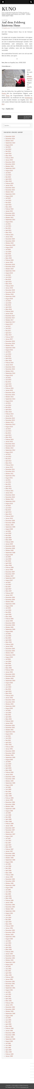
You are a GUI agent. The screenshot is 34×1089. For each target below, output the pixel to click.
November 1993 (10, 932)
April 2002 (8, 717)
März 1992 (9, 975)
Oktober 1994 (9, 909)
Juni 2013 (8, 431)
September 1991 (10, 988)
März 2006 (9, 616)
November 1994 (10, 907)
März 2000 (9, 770)
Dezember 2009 (10, 520)
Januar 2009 (9, 544)
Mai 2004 (8, 663)
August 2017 (9, 324)
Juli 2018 (8, 300)
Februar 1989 (9, 1054)
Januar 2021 (9, 236)
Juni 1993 (8, 943)
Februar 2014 (9, 414)
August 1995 (9, 887)
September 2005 (10, 629)
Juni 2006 (8, 610)
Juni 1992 (8, 968)
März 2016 (9, 360)
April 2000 (8, 768)
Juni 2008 (8, 559)
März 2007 (9, 591)
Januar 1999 (9, 800)
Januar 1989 (9, 1056)
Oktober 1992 (9, 960)
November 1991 (10, 983)
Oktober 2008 (9, 550)
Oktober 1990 (9, 1011)
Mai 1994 (8, 919)
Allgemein (5, 20)
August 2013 (9, 426)
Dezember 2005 (10, 623)
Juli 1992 (8, 966)
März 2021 (9, 232)
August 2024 (9, 145)
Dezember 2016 (10, 341)
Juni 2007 (8, 584)
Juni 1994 (8, 917)
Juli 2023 (8, 172)
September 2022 (10, 194)
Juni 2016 (8, 354)
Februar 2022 (9, 209)
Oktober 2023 (9, 166)
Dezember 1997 (10, 828)
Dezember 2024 (10, 136)
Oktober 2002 (9, 704)
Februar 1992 (9, 977)
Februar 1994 (9, 926)
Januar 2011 (9, 492)
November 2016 (10, 343)
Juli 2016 (8, 352)
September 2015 (10, 373)
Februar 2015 (9, 388)
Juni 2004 (8, 661)
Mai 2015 (8, 382)
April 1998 (8, 819)
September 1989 (10, 1039)
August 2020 (9, 247)
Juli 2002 (8, 710)
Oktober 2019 (9, 268)
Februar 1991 (9, 1003)
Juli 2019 (8, 275)
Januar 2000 (9, 774)
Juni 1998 (8, 815)
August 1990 (9, 1015)
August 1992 (9, 964)
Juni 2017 (8, 328)
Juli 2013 (8, 429)
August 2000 (9, 759)
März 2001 (9, 744)
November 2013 (10, 420)
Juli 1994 (8, 915)
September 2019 (10, 271)
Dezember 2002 (10, 699)
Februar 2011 (9, 490)
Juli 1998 (8, 813)
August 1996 (9, 862)
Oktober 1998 (9, 806)
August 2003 (9, 682)
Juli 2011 (8, 480)
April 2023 (8, 179)
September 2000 (10, 757)
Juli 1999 (8, 787)
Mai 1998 (8, 817)
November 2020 (10, 241)
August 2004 (9, 657)
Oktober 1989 (9, 1037)
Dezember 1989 (10, 1032)
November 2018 (10, 292)
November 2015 (10, 369)
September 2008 (10, 552)
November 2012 (10, 446)
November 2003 (10, 676)
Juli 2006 (8, 608)
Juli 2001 (8, 736)
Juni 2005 (8, 635)
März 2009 (9, 539)
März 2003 (9, 693)
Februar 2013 (9, 439)
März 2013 (9, 437)
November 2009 (10, 522)
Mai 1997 (8, 842)
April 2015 (8, 384)
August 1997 (9, 836)
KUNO (9, 9)
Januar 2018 (9, 313)
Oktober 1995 (9, 883)
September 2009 (10, 527)
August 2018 (9, 298)
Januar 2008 (9, 569)
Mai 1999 (8, 791)
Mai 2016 (8, 356)
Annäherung (28, 97)
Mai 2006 (8, 612)
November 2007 (10, 574)
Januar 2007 (9, 595)
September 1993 (10, 936)
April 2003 (8, 691)
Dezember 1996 (10, 853)
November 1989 (10, 1035)
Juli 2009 (8, 531)
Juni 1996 (8, 866)
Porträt (4, 93)
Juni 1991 (8, 994)
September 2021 (10, 219)
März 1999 (9, 796)
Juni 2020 (8, 251)
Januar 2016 (9, 364)
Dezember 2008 (10, 546)
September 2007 (10, 578)
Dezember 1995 (10, 879)
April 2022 (8, 204)
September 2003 (10, 680)
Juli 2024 (8, 147)
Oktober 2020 (9, 243)
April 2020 (8, 256)
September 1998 (10, 808)
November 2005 (10, 625)
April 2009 (8, 537)
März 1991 (9, 1000)
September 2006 (10, 603)
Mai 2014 (8, 407)
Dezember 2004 (10, 648)
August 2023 (9, 170)
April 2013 (8, 435)
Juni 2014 (8, 405)
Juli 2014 (8, 403)
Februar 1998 (9, 823)
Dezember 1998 (10, 802)
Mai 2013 (8, 433)
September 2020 (10, 245)
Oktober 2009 (9, 525)
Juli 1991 (8, 992)
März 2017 (9, 335)
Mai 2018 (8, 305)
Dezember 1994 (10, 904)
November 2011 (10, 471)
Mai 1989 (8, 1047)
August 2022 (9, 196)
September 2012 (10, 450)
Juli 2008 (8, 557)
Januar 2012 (9, 467)
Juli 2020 (8, 249)
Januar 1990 (9, 1030)
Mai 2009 (8, 535)
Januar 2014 (9, 416)
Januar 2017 (9, 339)
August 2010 (9, 503)
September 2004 (10, 655)
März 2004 (9, 668)
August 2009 (9, 529)
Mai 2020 (8, 253)
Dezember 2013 (10, 418)
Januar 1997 (9, 851)
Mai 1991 (8, 996)
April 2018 (8, 307)
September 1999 (10, 783)
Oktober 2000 (9, 755)
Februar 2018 (9, 311)
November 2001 (10, 727)
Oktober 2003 (9, 678)
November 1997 (10, 830)
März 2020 (9, 258)
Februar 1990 (9, 1028)
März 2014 (9, 411)
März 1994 (9, 924)
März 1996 (9, 872)
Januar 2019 (9, 288)
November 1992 (10, 958)
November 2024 (10, 138)
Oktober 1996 (9, 857)
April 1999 (8, 793)
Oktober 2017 (9, 320)
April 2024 (8, 153)
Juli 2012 (8, 454)
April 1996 (8, 870)
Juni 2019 (8, 277)
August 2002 (9, 708)
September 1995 (10, 885)
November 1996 (10, 855)
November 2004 (10, 650)
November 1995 (10, 881)
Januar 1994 (9, 928)
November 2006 (10, 599)
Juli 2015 (8, 377)
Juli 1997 (8, 838)
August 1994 (9, 913)
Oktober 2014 (9, 396)
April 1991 (8, 998)
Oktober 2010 (9, 499)
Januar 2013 (9, 441)
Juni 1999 (8, 789)
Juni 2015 (8, 379)
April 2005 (8, 640)
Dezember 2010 (10, 495)
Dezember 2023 (10, 162)
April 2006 (8, 614)
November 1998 (10, 804)
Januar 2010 (9, 518)
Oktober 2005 (9, 627)
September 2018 (10, 296)
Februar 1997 (9, 849)
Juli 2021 (8, 224)
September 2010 (10, 501)
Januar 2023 (9, 185)
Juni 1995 (8, 892)
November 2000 (10, 753)
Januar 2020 (9, 262)
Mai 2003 (8, 689)
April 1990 (8, 1024)
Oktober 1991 (9, 985)
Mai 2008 (8, 561)
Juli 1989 (8, 1043)
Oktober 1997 (9, 832)
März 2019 (9, 283)
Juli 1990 (8, 1017)
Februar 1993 (9, 951)
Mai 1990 (8, 1022)
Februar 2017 (9, 337)
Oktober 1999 (9, 781)
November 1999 (10, 778)
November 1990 (10, 1009)
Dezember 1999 (10, 776)
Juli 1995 (8, 889)
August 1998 (9, 811)
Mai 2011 (8, 484)
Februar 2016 (9, 362)
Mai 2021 (8, 228)
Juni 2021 (8, 226)
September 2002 (10, 706)
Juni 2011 (8, 482)
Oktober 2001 (9, 729)
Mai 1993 (8, 945)
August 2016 (9, 350)
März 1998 (9, 821)
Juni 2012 (8, 456)
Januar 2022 (9, 211)
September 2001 (10, 731)
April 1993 (8, 947)
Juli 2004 (8, 659)
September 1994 (10, 911)
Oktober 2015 (9, 371)
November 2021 (10, 215)
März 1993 (9, 949)
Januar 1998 (9, 825)
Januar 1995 (9, 902)
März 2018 (9, 309)
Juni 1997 (8, 840)
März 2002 (9, 719)
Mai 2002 (8, 714)
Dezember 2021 (10, 213)
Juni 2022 (8, 200)
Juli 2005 (8, 633)
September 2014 (10, 399)
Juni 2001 (8, 738)
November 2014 (10, 394)
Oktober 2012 (9, 448)
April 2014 (8, 409)
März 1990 (9, 1026)
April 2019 (8, 281)
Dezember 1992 (10, 956)
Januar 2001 (9, 749)
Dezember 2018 (10, 290)
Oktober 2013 (9, 422)
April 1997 (8, 845)
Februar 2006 (9, 618)
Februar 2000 (9, 772)
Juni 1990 (8, 1020)
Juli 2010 (8, 505)
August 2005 (9, 631)
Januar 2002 (9, 723)
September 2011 (10, 475)
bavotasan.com (24, 1087)
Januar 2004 (9, 672)
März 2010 (9, 514)
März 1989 (9, 1052)
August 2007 (9, 580)
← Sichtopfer (6, 116)
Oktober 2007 (9, 576)
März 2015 (9, 386)
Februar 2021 (9, 234)
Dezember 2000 (10, 751)
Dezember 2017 (10, 315)
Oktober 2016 (9, 345)
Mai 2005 (8, 638)
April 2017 (8, 332)
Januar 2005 (9, 646)
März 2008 (9, 565)
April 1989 (8, 1050)
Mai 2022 (8, 202)
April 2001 (8, 742)
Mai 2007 (8, 586)
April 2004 (8, 665)
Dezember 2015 (10, 367)
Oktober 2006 (9, 601)
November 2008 (10, 548)
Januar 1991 (9, 1005)
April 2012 (8, 460)
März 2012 (9, 463)
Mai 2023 (8, 177)
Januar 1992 (9, 979)
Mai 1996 (8, 868)
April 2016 (8, 358)
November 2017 (10, 317)
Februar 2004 (9, 670)
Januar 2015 (9, 390)
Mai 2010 (8, 510)
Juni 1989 (8, 1045)
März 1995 (9, 898)
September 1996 (10, 860)
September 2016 (10, 347)
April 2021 (8, 230)
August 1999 (9, 785)
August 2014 (9, 401)
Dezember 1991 (10, 981)
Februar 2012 (9, 465)
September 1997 (10, 834)
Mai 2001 (8, 740)
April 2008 (8, 563)
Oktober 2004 (9, 653)
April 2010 (8, 512)
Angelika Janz (6, 28)
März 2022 (9, 207)
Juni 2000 (8, 764)
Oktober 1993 (9, 934)
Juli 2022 (8, 198)
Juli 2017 (8, 326)
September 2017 (10, 322)
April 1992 (8, 973)
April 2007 (8, 589)
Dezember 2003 (10, 674)
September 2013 (10, 424)
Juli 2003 (8, 685)
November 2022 (10, 190)
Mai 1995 (8, 894)
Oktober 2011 (9, 473)
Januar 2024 (9, 160)
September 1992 (10, 962)
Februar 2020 (9, 260)
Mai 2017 (8, 330)
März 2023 (9, 181)
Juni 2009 (8, 533)
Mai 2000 (8, 766)
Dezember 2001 (10, 725)
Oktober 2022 (9, 192)
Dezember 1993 (10, 930)
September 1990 (10, 1013)
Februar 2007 (9, 593)
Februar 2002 (9, 721)
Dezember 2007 (10, 572)
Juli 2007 (8, 582)
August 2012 (9, 452)
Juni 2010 (8, 507)
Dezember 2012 (10, 443)
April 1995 (8, 896)
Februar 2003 (9, 695)
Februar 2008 (9, 567)
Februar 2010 (9, 516)
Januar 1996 (9, 877)
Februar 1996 (9, 874)
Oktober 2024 (9, 140)
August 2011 (9, 478)
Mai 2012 (8, 458)
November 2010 (10, 497)
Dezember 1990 (10, 1007)
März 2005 (9, 642)
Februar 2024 (9, 157)
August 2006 (9, 606)
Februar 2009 (9, 542)
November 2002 (10, 702)
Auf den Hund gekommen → (27, 117)
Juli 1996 (8, 864)
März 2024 (9, 155)
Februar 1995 (9, 900)
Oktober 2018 (9, 294)
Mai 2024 (8, 151)
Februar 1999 (9, 798)
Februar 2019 (9, 286)
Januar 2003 (9, 697)
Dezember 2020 (10, 239)
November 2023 (10, 164)
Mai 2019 (8, 279)
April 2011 (8, 486)
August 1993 (9, 939)
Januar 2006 (9, 621)
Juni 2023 (8, 175)
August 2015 (9, 375)
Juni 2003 (8, 687)
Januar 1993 (9, 953)
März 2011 (9, 488)
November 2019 (10, 266)
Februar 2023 (9, 183)
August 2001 (9, 734)
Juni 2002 (8, 712)
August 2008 (9, 554)
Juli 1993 (8, 941)
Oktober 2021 (9, 217)
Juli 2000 (8, 761)
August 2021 (9, 221)
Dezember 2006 (10, 597)
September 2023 (10, 168)
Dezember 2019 (10, 264)
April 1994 (8, 921)
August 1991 (9, 990)
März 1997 (9, 847)
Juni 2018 (8, 303)
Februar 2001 (9, 746)
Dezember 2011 (10, 469)
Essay (7, 95)
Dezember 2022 (10, 187)
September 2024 (10, 143)
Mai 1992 (8, 970)
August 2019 (9, 273)
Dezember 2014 (10, 392)
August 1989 (9, 1041)
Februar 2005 (9, 644)
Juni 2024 (8, 149)
